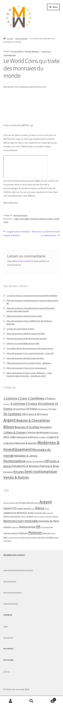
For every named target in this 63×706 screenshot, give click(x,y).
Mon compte (10, 701)
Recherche (31, 701)
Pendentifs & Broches (25, 466)
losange (41, 516)
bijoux (39, 508)
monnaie (34, 218)
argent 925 (10, 508)
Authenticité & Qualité (10, 603)
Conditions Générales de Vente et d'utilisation (18, 570)
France (6, 516)
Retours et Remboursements (12, 592)
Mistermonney (13, 521)
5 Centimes (17, 404)
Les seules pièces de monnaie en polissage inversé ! (30, 348)
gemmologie (15, 516)
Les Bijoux (6, 671)
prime (53, 533)
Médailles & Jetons (26, 455)
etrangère (24, 218)
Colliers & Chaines (14, 432)
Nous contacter (8, 637)
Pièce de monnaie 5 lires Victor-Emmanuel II (26, 368)
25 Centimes (43, 409)
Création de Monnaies (37, 432)
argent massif (23, 508)
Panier (48, 698)
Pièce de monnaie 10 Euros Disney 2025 (24, 316)
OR (47, 461)
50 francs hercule (26, 503)
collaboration (9, 513)
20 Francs (32, 408)
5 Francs (31, 404)
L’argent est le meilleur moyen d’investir (16, 233)
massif (55, 516)
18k (17, 503)
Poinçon (35, 532)
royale (10, 538)
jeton (36, 516)
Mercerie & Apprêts (26, 443)
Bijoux (8, 426)
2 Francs (50, 398)
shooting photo (25, 538)
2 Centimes (36, 398)
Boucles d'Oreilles (27, 427)
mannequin (48, 516)
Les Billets (42, 437)
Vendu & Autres (16, 477)
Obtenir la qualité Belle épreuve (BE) (23, 343)
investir (30, 516)
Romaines (8, 472)
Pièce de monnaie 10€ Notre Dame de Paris (26, 333)
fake (44, 513)
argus (16, 218)
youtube (49, 537)
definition (22, 512)
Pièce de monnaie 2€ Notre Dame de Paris (25, 358)
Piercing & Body (49, 466)
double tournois (35, 513)
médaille (7, 527)
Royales (18, 472)
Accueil (10, 38)
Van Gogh (41, 537)
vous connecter (26, 261)
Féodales (54, 432)
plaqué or (14, 533)
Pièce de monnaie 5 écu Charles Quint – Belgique (29, 363)
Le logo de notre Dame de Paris (21, 329)
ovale (43, 527)
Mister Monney (32, 51)
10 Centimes (46, 403)
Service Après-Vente (9, 581)
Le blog (5, 626)
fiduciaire (50, 513)
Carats (47, 509)
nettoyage (15, 527)
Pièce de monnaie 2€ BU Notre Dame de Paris (27, 338)
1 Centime (10, 398)
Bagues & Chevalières (33, 420)
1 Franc (22, 398)
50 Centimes (12, 414)
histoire (23, 516)
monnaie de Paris (48, 521)
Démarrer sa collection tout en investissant (46, 233)
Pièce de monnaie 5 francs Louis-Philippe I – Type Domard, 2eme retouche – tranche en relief (29, 374)
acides (36, 503)
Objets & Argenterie (35, 461)
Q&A (5, 537)
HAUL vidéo (9, 437)
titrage (34, 537)
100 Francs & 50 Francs (35, 414)
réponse (16, 538)
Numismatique (21, 38)
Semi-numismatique (40, 471)
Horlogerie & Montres (27, 437)
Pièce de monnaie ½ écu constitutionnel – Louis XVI (30, 353)
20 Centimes (19, 408)
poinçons (46, 533)
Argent (9, 420)
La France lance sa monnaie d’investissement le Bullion (32, 295)
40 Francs (52, 409)
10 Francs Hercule (9, 503)
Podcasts (23, 533)
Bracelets (46, 427)
